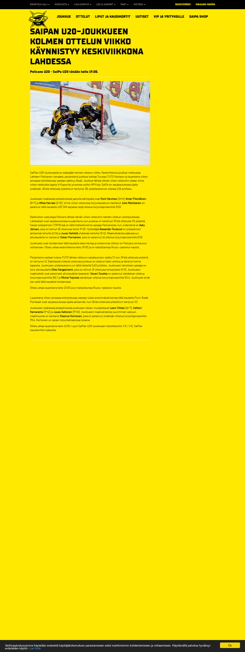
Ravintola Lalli (39, 4)
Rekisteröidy (183, 4)
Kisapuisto (61, 4)
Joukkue (64, 16)
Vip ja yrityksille (169, 16)
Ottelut (83, 16)
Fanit (123, 4)
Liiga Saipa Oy (82, 4)
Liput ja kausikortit (112, 16)
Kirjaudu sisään (205, 4)
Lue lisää (34, 648)
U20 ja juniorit (105, 4)
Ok (230, 645)
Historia (139, 4)
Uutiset (142, 16)
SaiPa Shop (198, 16)
